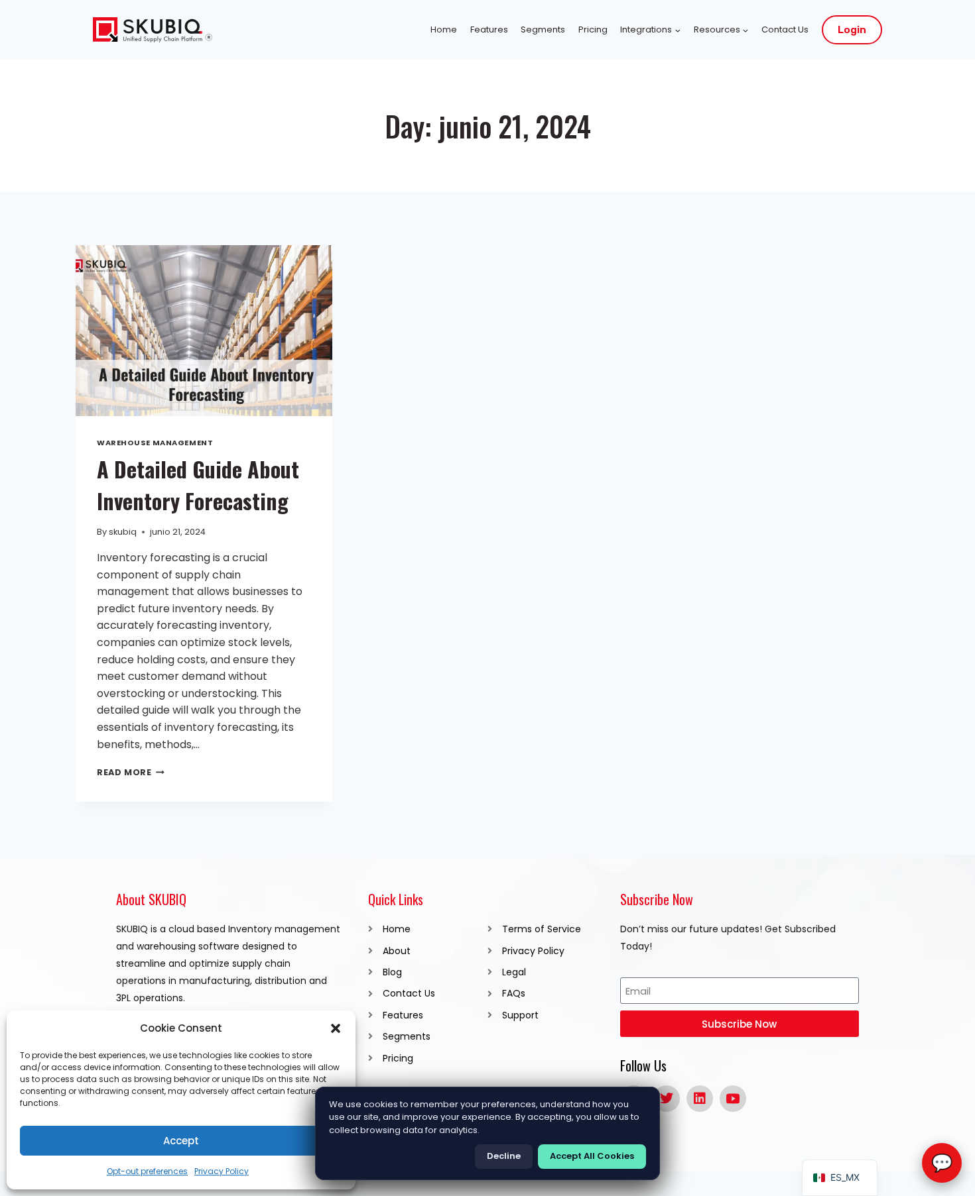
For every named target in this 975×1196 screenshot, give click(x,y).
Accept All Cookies (592, 1156)
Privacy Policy (221, 1171)
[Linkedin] (699, 1098)
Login (852, 30)
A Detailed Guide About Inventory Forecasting (198, 484)
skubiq (123, 531)
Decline (504, 1156)
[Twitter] (666, 1098)
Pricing (593, 29)
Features (489, 29)
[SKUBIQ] (152, 30)
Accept (181, 1141)
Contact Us (785, 29)
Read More (130, 772)
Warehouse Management (155, 442)
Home (443, 29)
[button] (335, 1028)
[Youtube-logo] (733, 1098)
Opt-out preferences (147, 1171)
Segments (543, 29)
